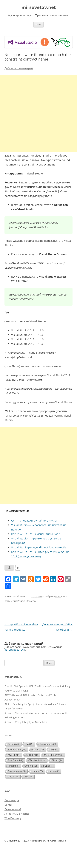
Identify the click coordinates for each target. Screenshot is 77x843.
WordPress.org (12, 818)
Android (31, 766)
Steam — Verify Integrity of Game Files (25, 722)
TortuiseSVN (37, 760)
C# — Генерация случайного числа (34, 520)
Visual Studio (18, 601)
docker (54, 771)
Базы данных (17, 771)
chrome (37, 771)
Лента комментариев (16, 813)
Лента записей (12, 809)
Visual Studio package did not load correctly (38, 547)
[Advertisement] (38, 113)
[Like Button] (9, 568)
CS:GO (13, 776)
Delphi (13, 744)
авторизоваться (14, 649)
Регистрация (11, 800)
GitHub (32, 755)
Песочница (47, 744)
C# (29, 744)
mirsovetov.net (38, 7)
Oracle (38, 749)
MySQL (14, 755)
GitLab (57, 760)
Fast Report (15, 760)
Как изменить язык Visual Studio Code (35, 534)
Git (53, 749)
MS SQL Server (53, 755)
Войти (8, 804)
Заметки (31, 601)
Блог (58, 596)
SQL (29, 776)
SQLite (48, 766)
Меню (38, 24)
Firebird (13, 766)
